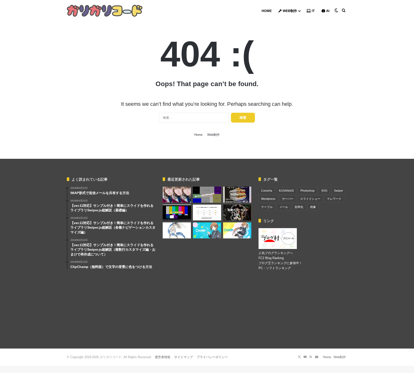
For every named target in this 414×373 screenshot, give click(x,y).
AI (327, 11)
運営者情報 (162, 357)
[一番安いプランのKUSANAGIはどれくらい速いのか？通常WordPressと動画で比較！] (177, 230)
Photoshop (307, 190)
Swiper (338, 190)
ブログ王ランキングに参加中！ (280, 263)
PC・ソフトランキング (275, 268)
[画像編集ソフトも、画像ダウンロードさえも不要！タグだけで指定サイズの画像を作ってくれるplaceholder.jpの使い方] (207, 195)
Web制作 (289, 11)
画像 (313, 207)
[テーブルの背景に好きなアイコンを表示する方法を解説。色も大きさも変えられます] (207, 213)
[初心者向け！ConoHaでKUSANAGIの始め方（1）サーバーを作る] (207, 230)
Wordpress (268, 199)
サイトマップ (183, 357)
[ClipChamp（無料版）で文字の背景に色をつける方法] (177, 213)
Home (267, 11)
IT (313, 11)
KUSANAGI (286, 190)
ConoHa (266, 190)
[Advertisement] (207, 310)
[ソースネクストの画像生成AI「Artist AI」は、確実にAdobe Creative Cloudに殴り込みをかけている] (177, 195)
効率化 (299, 207)
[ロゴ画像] (105, 11)
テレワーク (334, 199)
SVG (324, 190)
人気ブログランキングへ (276, 253)
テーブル (267, 207)
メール (283, 207)
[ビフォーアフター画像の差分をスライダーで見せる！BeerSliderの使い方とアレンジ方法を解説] (237, 195)
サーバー (287, 199)
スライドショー (310, 199)
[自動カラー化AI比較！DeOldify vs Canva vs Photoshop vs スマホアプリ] (237, 213)
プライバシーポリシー (212, 357)
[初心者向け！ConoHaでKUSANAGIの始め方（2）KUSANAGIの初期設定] (237, 230)
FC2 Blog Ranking (271, 258)
